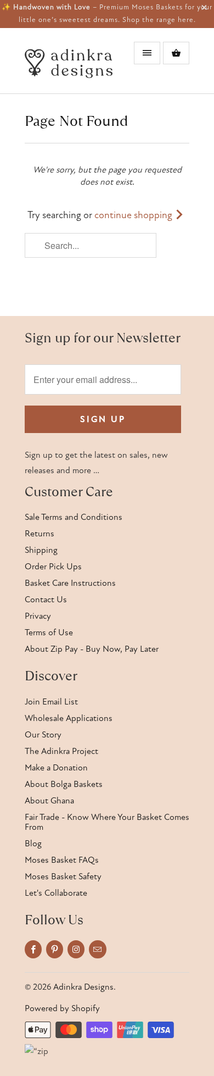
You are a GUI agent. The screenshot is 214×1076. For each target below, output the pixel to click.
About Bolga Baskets (64, 784)
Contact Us (46, 599)
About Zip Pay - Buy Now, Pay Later (92, 649)
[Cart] (176, 53)
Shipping (41, 550)
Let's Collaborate (56, 893)
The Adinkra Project (61, 751)
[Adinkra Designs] (68, 64)
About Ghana (49, 800)
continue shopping (134, 215)
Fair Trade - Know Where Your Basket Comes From (107, 822)
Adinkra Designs (83, 986)
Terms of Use (49, 632)
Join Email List (51, 701)
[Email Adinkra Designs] (97, 949)
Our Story (43, 734)
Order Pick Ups (53, 566)
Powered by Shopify (62, 1008)
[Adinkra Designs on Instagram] (76, 949)
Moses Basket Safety (63, 876)
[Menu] (147, 53)
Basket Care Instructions (70, 583)
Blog (33, 843)
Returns (39, 533)
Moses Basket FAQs (62, 860)
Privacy (38, 616)
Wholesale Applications (68, 718)
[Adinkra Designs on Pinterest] (54, 949)
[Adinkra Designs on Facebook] (33, 949)
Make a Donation (56, 767)
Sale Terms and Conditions (73, 517)
